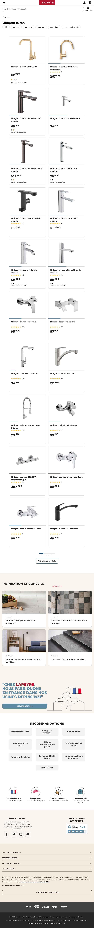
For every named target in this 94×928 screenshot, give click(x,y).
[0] (89, 2)
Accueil (7, 17)
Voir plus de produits (47, 561)
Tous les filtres (70, 27)
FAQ (86, 920)
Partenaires (58, 920)
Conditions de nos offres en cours (37, 917)
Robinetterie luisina (20, 757)
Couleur (28, 27)
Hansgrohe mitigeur (47, 731)
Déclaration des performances (38, 923)
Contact (80, 917)
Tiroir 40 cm (47, 767)
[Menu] (3, 2)
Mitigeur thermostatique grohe (47, 744)
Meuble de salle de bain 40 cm (74, 757)
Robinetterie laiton (20, 732)
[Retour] (3, 17)
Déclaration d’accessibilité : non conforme (19, 920)
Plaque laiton (73, 732)
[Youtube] (27, 834)
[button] (47, 852)
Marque (41, 27)
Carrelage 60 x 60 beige (47, 757)
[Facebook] (6, 834)
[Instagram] (20, 834)
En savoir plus (23, 706)
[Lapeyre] (47, 2)
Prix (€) (16, 27)
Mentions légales (56, 917)
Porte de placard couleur (74, 744)
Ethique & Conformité (57, 923)
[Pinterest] (13, 834)
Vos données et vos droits (44, 920)
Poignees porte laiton (20, 744)
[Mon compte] (84, 2)
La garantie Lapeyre (69, 917)
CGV (22, 917)
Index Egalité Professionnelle (73, 920)
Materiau (54, 27)
